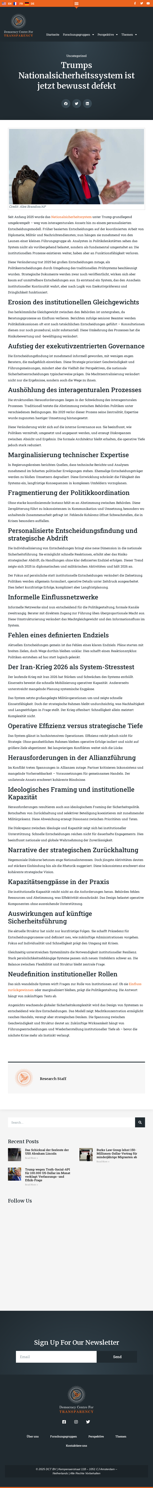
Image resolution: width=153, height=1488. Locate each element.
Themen (127, 34)
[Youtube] (148, 3)
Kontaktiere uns (76, 1445)
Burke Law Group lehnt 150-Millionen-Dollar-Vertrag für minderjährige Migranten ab (117, 1153)
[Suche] (140, 1122)
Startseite (52, 34)
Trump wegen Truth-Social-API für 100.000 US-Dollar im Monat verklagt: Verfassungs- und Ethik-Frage (47, 1174)
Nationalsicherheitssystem (71, 217)
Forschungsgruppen (76, 34)
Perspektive (106, 34)
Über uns (33, 1436)
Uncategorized (76, 56)
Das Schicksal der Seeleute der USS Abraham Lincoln (47, 1151)
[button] (76, 3)
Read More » (31, 1158)
